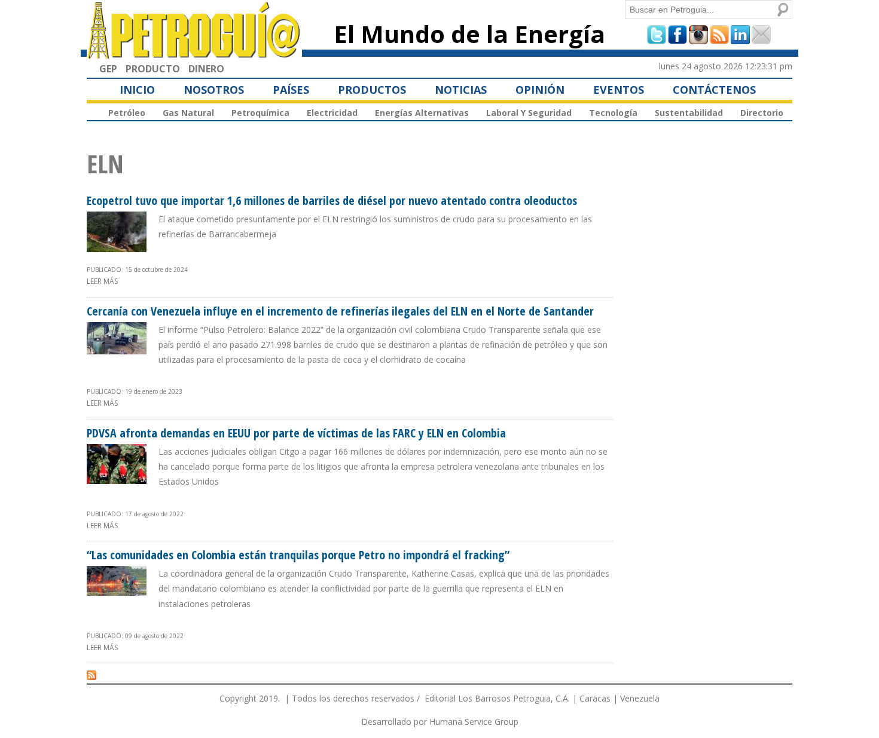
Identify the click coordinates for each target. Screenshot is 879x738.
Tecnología (613, 112)
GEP (108, 68)
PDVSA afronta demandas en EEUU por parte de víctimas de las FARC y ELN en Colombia (296, 433)
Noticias (461, 89)
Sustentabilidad (689, 112)
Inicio (137, 89)
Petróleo (126, 112)
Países (291, 89)
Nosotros (214, 89)
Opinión (539, 89)
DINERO (206, 68)
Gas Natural (188, 112)
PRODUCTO (153, 68)
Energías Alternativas (422, 112)
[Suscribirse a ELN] (91, 674)
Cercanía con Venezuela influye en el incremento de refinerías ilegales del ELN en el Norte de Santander (340, 311)
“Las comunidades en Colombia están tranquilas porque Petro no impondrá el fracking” (298, 555)
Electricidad (332, 112)
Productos (372, 89)
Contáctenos (714, 89)
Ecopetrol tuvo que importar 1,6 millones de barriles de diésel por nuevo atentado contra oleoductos (332, 200)
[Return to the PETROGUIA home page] (194, 53)
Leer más (102, 281)
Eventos (618, 89)
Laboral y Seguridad (529, 112)
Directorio (761, 112)
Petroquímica (260, 112)
